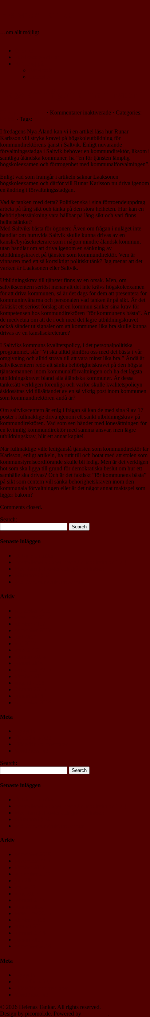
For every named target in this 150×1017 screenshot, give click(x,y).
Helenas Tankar (39, 14)
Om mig (24, 50)
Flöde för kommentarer (41, 744)
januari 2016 (29, 663)
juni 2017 (25, 637)
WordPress (95, 1013)
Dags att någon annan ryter (68, 94)
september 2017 (33, 630)
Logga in (25, 731)
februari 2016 (30, 656)
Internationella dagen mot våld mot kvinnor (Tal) (70, 562)
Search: (8, 519)
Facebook (40, 70)
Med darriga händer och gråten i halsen (59, 569)
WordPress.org (31, 751)
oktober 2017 (30, 624)
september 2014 (33, 702)
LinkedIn (39, 77)
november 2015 (33, 670)
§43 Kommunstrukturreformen (50, 582)
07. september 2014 (22, 112)
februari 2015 (30, 689)
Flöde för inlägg (33, 737)
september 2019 (33, 611)
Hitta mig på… (32, 64)
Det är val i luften (35, 555)
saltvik (40, 119)
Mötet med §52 (32, 575)
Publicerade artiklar (37, 57)
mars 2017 (27, 650)
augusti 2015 (29, 683)
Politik (7, 119)
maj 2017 (25, 643)
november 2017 (33, 617)
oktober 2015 (30, 676)
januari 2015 (29, 696)
